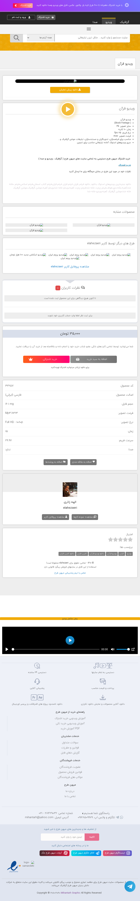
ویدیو (109, 22)
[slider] (120, 539)
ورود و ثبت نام (19, 17)
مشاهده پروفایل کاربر (54, 517)
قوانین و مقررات (70, 747)
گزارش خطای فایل (70, 753)
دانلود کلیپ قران (67, 553)
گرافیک (124, 22)
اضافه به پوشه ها (54, 462)
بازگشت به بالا (16, 650)
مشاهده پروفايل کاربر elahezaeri (70, 267)
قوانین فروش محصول (70, 772)
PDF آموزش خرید (70, 728)
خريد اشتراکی (50, 359)
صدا (95, 22)
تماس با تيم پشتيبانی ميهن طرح (70, 573)
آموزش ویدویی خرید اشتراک (70, 718)
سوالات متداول (70, 742)
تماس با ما (70, 796)
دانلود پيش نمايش (68, 89)
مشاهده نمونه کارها (83, 517)
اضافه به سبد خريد (97, 359)
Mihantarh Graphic (70, 893)
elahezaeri (70, 508)
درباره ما (70, 791)
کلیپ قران (82, 553)
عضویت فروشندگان (70, 767)
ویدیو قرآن (111, 553)
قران (122, 553)
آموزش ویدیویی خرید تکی (70, 723)
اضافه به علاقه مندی (82, 462)
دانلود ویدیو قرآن (97, 553)
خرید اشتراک (25, 5)
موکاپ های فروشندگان (70, 777)
